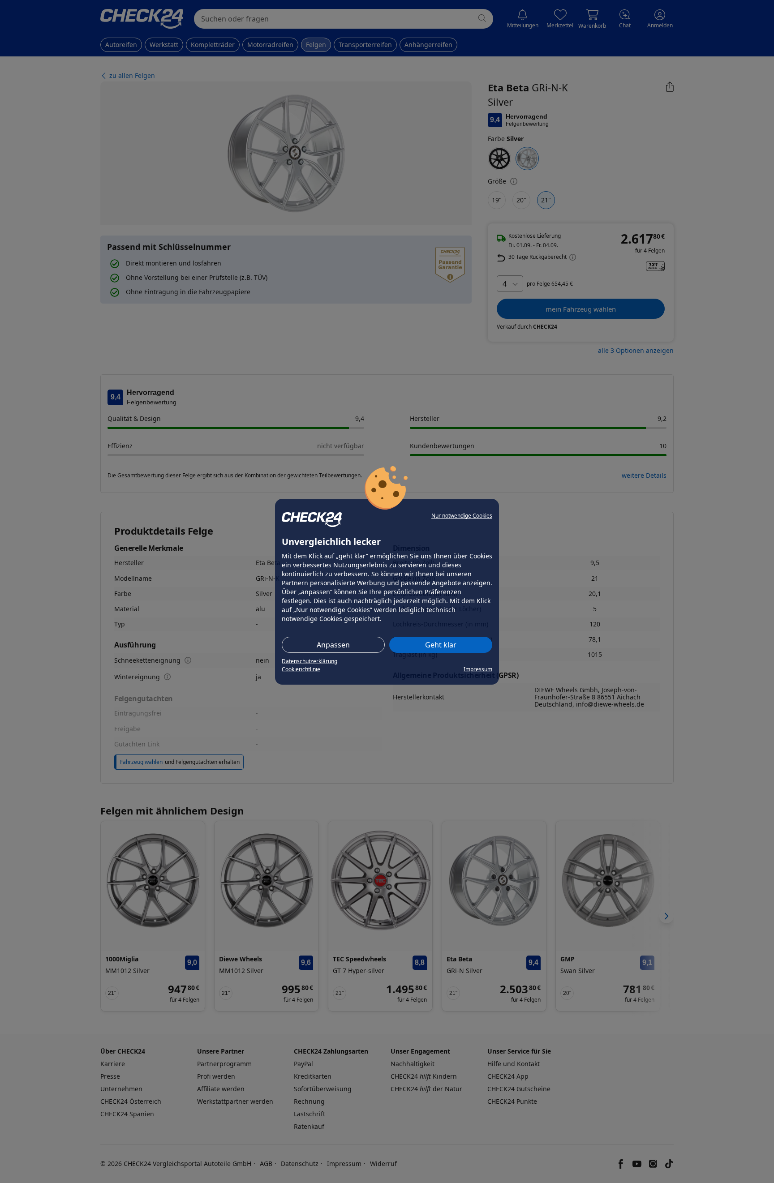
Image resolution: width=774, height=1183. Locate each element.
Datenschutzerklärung (309, 661)
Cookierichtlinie (301, 669)
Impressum (478, 669)
